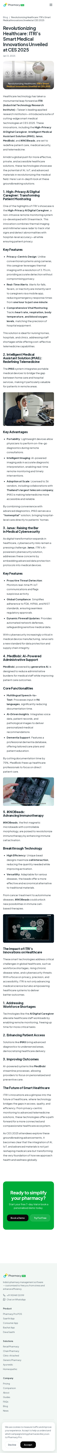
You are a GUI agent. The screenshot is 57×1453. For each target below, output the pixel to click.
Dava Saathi (9, 1332)
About (6, 1392)
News (6, 1410)
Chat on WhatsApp (16, 1299)
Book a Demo (18, 1218)
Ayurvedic (8, 1364)
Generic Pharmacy (12, 1360)
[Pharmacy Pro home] (13, 5)
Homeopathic (10, 1369)
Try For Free (40, 1218)
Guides (6, 1397)
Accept (28, 1444)
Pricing (6, 1383)
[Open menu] (51, 5)
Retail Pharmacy (11, 1346)
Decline (12, 1444)
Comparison (9, 1388)
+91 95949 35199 (15, 1295)
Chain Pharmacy (11, 1351)
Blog (5, 17)
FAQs (5, 1401)
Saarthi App (9, 1318)
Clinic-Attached (11, 1355)
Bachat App (9, 1327)
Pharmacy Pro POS (12, 1314)
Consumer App (10, 1323)
